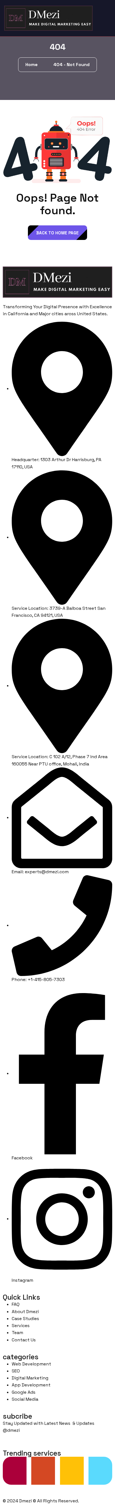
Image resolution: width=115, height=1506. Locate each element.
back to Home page (57, 232)
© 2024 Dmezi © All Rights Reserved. (41, 1501)
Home (32, 64)
